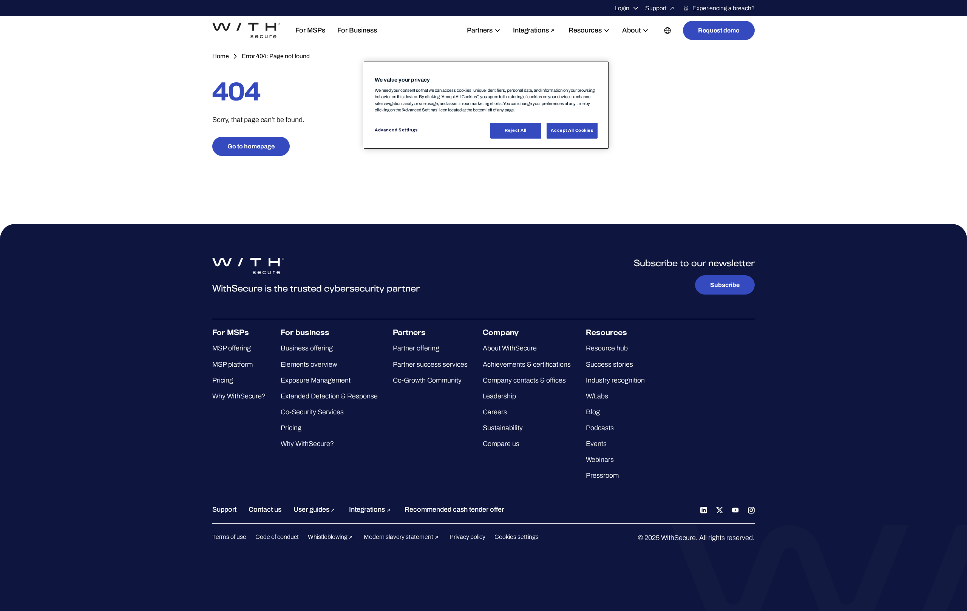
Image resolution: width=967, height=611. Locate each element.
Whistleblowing (328, 537)
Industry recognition (615, 380)
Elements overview (309, 364)
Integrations (531, 30)
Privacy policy (467, 537)
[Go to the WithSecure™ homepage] (246, 31)
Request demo (719, 30)
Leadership (499, 396)
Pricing (222, 380)
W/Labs (597, 396)
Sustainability (503, 428)
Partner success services (430, 364)
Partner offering (416, 348)
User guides (312, 509)
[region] (486, 105)
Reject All (516, 130)
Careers (495, 412)
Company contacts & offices (524, 380)
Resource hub (607, 348)
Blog (593, 412)
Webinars (600, 459)
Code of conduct (277, 537)
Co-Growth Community (427, 380)
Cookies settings (516, 537)
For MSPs (310, 30)
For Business (357, 30)
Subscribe (725, 285)
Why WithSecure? (239, 396)
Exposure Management (316, 380)
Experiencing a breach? (723, 8)
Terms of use (229, 537)
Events (596, 443)
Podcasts (600, 428)
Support (656, 8)
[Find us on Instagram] (751, 509)
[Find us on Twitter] (719, 509)
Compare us (501, 443)
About (631, 30)
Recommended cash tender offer (454, 509)
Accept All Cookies (572, 130)
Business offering (307, 348)
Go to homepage (251, 146)
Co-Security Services (312, 412)
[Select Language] (667, 30)
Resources (585, 30)
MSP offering (231, 348)
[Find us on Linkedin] (703, 509)
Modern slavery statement (399, 537)
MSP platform (232, 364)
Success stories (609, 364)
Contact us (265, 509)
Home (220, 56)
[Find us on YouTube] (735, 509)
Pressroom (602, 475)
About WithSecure (510, 348)
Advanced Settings (396, 130)
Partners (480, 30)
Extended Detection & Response (329, 396)
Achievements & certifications (527, 364)
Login (622, 8)
